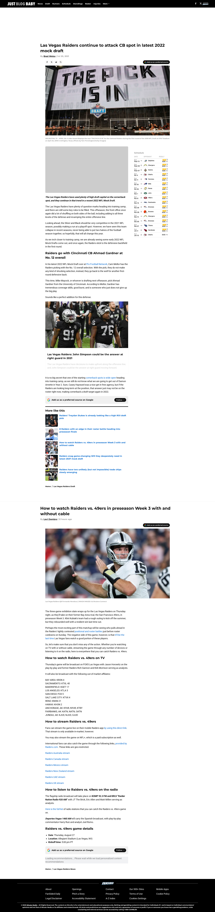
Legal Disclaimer (53, 898)
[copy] (60, 62)
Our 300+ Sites (136, 889)
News (40, 4)
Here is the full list (54, 809)
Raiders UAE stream (55, 777)
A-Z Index (110, 898)
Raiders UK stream (54, 783)
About (48, 889)
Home (48, 486)
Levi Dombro (50, 519)
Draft (47, 4)
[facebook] (195, 4)
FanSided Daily (52, 893)
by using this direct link (115, 728)
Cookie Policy (163, 893)
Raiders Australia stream (57, 753)
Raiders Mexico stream (56, 765)
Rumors (55, 4)
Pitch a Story (78, 893)
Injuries (97, 4)
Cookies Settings (137, 898)
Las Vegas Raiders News (64, 869)
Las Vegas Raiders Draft (64, 486)
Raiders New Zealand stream (59, 771)
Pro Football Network (96, 264)
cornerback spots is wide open (101, 377)
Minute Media (32, 905)
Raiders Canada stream (57, 759)
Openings (76, 889)
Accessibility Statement (84, 898)
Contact (110, 889)
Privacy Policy (112, 893)
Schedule (66, 4)
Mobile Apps (162, 889)
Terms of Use (136, 893)
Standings (78, 4)
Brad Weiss (49, 56)
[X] (201, 4)
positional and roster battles (88, 631)
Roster (88, 4)
